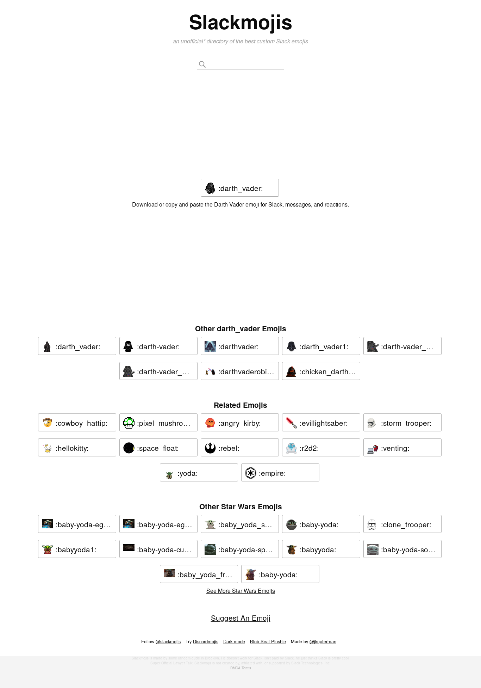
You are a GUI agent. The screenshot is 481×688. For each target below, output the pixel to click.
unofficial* (194, 41)
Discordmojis (205, 641)
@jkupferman (323, 641)
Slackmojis (240, 21)
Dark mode (234, 641)
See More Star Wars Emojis (240, 590)
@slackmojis (168, 641)
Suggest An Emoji (240, 617)
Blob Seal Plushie (268, 641)
